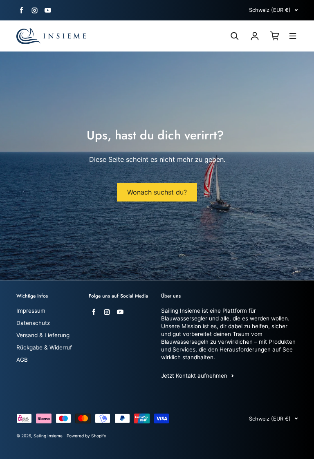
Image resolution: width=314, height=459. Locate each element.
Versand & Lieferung (43, 335)
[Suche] (235, 36)
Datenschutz (33, 323)
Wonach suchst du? (157, 192)
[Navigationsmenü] (293, 37)
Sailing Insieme (48, 435)
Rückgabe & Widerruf (44, 347)
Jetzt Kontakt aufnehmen (194, 375)
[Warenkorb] (275, 36)
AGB (22, 359)
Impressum (30, 310)
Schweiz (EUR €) (270, 10)
